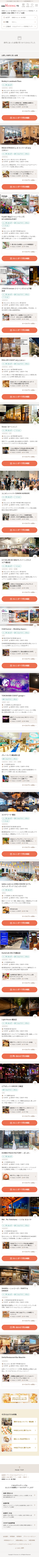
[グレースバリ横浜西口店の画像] (19, 742)
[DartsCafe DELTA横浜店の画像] (19, 940)
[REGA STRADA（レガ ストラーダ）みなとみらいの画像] (19, 135)
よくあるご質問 (19, 1548)
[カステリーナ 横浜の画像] (19, 802)
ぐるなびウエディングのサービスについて (19, 1544)
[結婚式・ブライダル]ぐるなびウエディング (13, 1475)
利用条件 (19, 1536)
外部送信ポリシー (9, 1540)
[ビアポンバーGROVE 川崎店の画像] (19, 1073)
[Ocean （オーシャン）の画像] (19, 414)
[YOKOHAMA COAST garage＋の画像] (19, 682)
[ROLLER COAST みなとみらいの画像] (19, 347)
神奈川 (25, 1477)
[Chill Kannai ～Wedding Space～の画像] (19, 616)
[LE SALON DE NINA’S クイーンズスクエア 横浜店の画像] (19, 547)
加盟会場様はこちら (21, 1540)
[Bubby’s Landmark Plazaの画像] (19, 68)
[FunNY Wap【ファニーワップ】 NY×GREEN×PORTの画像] (19, 204)
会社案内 (5, 1536)
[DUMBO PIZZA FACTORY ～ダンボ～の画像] (19, 1140)
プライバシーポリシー (29, 1536)
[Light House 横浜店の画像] (19, 1007)
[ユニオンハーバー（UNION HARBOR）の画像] (19, 480)
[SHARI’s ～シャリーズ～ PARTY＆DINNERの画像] (19, 1275)
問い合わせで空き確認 (21, 1056)
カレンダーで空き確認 (21, 118)
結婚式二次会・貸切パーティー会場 (11, 1477)
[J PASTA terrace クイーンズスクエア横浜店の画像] (19, 275)
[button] (19, 1495)
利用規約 (12, 1536)
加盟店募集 (32, 1540)
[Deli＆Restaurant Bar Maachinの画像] (19, 1344)
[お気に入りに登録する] (35, 78)
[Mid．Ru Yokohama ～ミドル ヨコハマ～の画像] (19, 1206)
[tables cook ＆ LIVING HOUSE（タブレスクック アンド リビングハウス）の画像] (19, 871)
